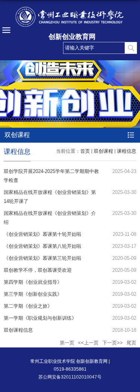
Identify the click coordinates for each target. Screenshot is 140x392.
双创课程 (103, 151)
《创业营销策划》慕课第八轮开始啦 (42, 246)
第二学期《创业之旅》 (28, 306)
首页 (85, 151)
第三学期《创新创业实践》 (33, 294)
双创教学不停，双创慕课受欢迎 (38, 270)
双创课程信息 (18, 330)
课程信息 (126, 151)
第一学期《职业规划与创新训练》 (40, 318)
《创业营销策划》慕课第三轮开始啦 (42, 258)
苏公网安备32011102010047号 (70, 377)
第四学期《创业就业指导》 (33, 282)
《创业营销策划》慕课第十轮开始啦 (42, 234)
